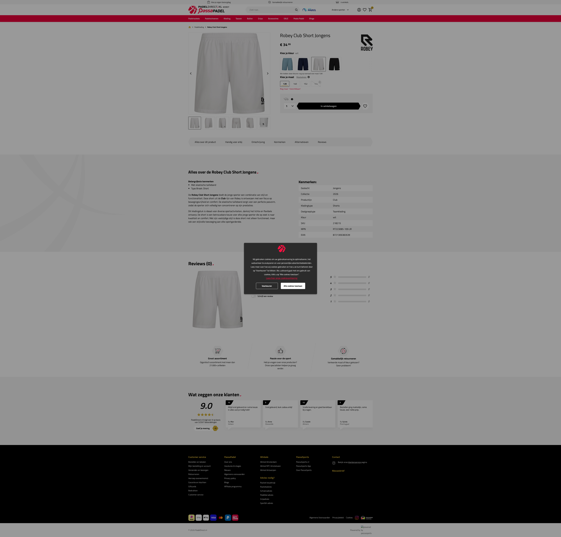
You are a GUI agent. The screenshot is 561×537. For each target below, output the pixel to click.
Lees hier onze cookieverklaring (281, 278)
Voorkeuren (267, 285)
